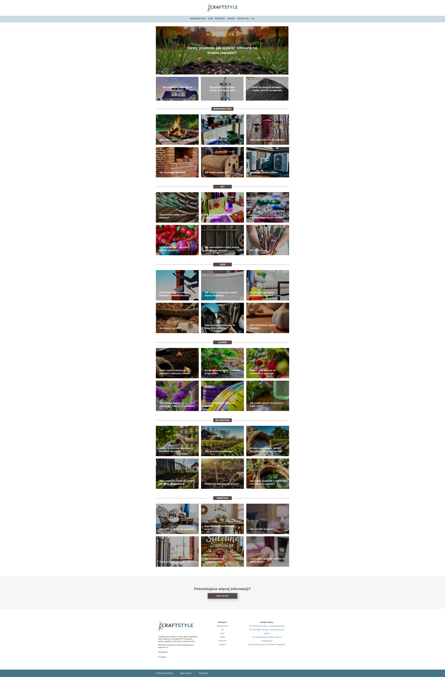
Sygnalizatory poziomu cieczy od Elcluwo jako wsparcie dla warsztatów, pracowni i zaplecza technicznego (222, 89)
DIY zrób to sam (258, 250)
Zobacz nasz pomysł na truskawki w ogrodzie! (263, 372)
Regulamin (203, 673)
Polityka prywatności (164, 673)
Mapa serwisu (186, 673)
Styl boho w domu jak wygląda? (177, 529)
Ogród (231, 19)
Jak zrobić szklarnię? (216, 139)
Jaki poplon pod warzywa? (219, 451)
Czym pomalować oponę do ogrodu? (220, 404)
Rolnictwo (243, 19)
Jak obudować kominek (172, 172)
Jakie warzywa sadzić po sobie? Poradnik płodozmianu (177, 482)
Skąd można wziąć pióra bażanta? (172, 216)
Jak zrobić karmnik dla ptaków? (267, 139)
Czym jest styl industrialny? (174, 561)
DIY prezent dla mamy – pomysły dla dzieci (267, 626)
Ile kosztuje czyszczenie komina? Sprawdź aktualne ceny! (174, 294)
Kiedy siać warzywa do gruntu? (222, 484)
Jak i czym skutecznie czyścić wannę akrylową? (221, 294)
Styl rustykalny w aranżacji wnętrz (219, 527)
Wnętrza (220, 19)
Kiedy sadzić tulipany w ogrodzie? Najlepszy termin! (174, 372)
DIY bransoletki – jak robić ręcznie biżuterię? (174, 249)
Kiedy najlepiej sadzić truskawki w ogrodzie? (222, 372)
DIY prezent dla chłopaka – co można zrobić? (221, 216)
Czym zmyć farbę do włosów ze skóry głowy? (267, 560)
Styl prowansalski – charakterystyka (215, 560)
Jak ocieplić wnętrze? (262, 529)
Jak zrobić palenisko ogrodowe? (177, 139)
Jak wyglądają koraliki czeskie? (267, 217)
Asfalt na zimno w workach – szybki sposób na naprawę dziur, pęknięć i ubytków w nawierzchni (267, 89)
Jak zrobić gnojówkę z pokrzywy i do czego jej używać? (268, 482)
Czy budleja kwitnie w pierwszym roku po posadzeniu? (177, 404)
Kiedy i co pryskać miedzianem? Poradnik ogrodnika (177, 449)
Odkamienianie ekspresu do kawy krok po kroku (220, 326)
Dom (210, 19)
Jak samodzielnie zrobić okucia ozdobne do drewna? (222, 249)
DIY (253, 19)
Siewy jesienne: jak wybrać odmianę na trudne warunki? (222, 50)
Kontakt (162, 657)
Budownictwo (198, 19)
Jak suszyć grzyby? (170, 328)
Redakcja (163, 652)
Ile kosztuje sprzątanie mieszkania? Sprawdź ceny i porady (265, 294)
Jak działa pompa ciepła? (264, 172)
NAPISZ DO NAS (222, 596)
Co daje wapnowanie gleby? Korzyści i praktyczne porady (266, 449)
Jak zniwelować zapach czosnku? (263, 326)
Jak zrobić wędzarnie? (217, 172)
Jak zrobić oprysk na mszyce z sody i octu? (267, 404)
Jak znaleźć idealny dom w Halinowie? (177, 89)
